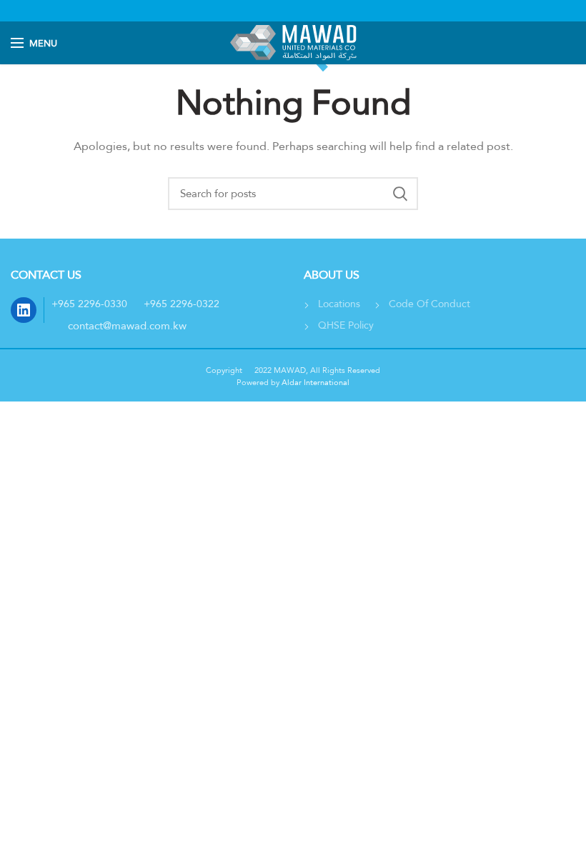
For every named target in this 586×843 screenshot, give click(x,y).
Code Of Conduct (429, 303)
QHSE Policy (346, 325)
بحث (400, 193)
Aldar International (314, 382)
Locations (339, 303)
